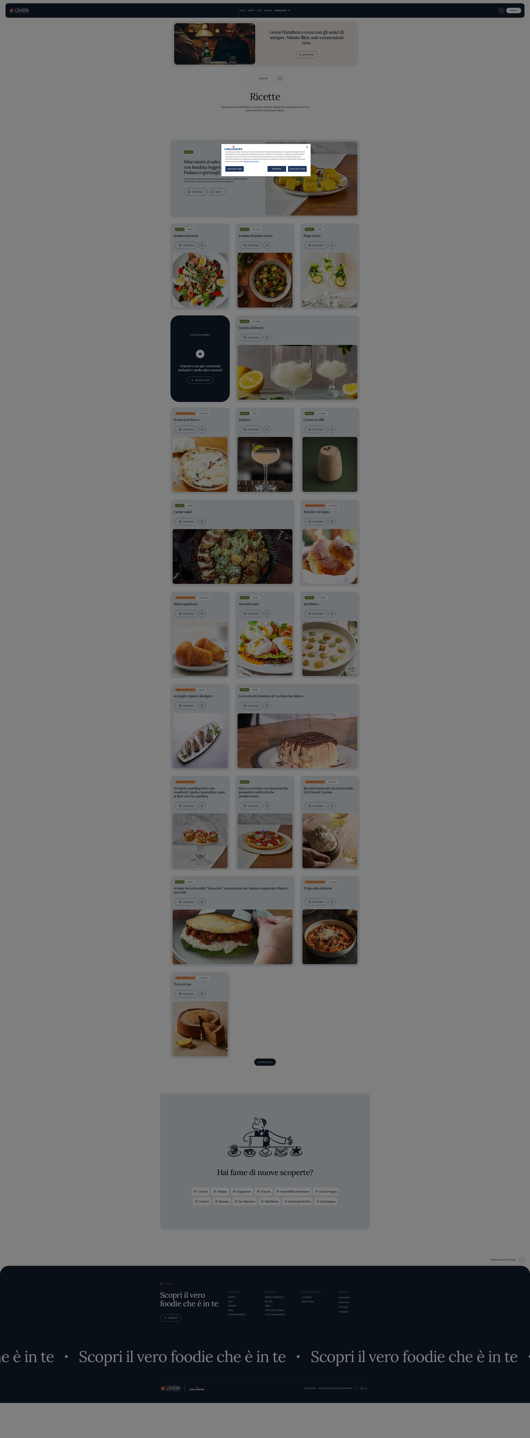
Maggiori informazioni (251, 161)
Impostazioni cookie (234, 169)
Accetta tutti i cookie (297, 169)
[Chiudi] (307, 147)
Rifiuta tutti (276, 169)
